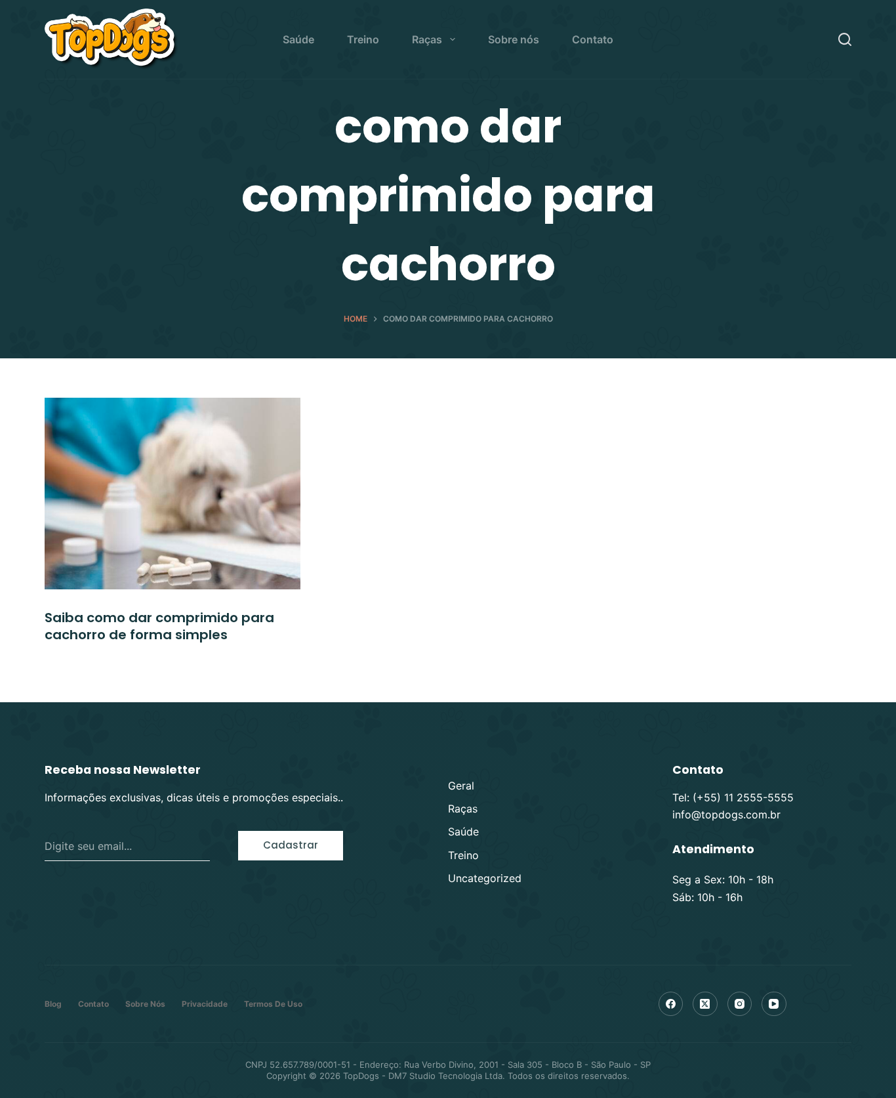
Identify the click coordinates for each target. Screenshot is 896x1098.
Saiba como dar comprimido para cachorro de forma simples (159, 626)
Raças (427, 39)
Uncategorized (484, 878)
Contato (592, 39)
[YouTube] (774, 1004)
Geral (461, 785)
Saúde (298, 39)
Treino (363, 39)
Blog (53, 1004)
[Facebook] (671, 1004)
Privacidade (205, 1004)
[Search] (844, 39)
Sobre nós (513, 39)
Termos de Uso (273, 1004)
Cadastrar (290, 845)
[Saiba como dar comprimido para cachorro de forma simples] (172, 493)
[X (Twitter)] (705, 1004)
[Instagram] (739, 1004)
